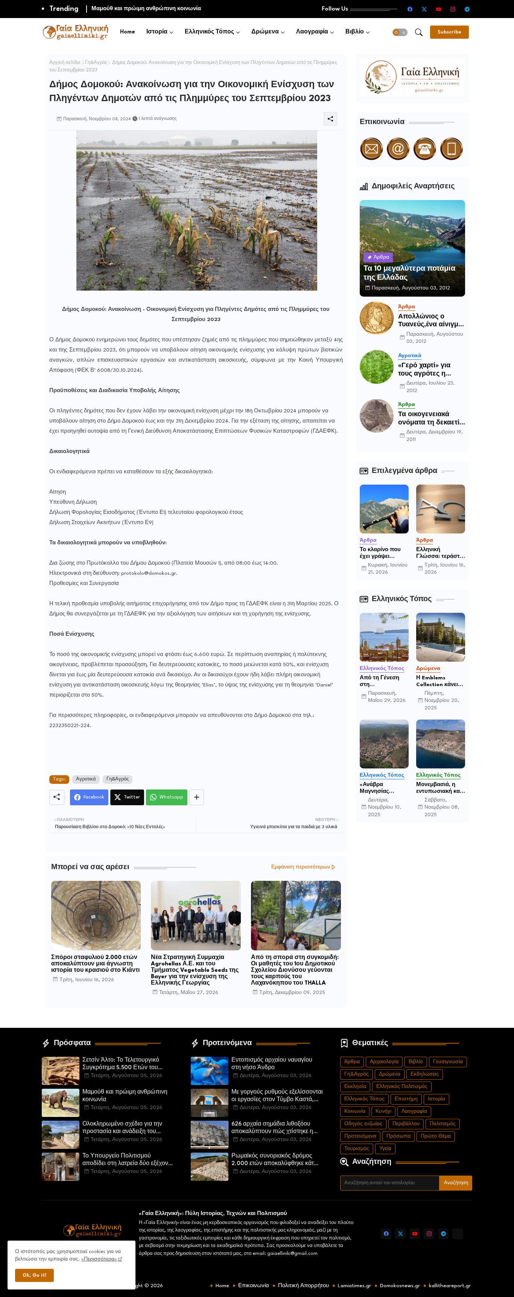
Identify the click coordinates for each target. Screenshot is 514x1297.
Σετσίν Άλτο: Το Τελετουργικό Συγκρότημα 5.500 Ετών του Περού (120, 1065)
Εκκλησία (355, 1086)
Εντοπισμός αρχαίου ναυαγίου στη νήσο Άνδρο (271, 1064)
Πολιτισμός (443, 1123)
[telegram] (467, 9)
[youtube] (438, 9)
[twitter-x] (424, 9)
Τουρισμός (356, 1148)
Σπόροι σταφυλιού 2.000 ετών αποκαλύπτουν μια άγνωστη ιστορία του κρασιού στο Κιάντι (95, 964)
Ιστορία (156, 32)
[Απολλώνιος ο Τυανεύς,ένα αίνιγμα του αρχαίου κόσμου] (377, 318)
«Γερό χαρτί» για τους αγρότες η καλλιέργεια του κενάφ (424, 370)
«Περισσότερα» (99, 1259)
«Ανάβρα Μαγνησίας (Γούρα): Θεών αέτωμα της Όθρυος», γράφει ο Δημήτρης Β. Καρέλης (382, 788)
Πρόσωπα (398, 1136)
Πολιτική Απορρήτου (303, 1285)
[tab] (127, 32)
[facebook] (410, 9)
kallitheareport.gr (450, 1285)
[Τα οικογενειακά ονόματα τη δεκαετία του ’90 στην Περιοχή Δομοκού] (377, 416)
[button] (400, 32)
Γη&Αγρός (96, 63)
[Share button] (196, 797)
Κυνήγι (383, 1111)
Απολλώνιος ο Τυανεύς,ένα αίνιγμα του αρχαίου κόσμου (430, 321)
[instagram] (453, 9)
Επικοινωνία (253, 1285)
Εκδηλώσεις (425, 1074)
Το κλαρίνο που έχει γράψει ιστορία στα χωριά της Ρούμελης (384, 553)
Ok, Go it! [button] (34, 1275)
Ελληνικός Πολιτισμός (401, 1086)
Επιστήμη (406, 1099)
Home (127, 32)
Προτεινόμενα (360, 1136)
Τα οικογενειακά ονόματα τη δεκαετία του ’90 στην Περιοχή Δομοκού (431, 419)
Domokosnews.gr (400, 1285)
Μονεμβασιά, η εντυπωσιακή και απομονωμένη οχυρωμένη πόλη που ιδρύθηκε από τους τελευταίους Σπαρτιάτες (440, 788)
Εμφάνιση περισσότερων (300, 867)
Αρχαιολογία (384, 1061)
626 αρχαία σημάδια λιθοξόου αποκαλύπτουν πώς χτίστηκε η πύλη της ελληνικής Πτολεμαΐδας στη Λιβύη (274, 1128)
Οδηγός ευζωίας (363, 1123)
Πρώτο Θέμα (436, 1136)
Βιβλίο (354, 32)
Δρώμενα (265, 32)
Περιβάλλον (406, 1123)
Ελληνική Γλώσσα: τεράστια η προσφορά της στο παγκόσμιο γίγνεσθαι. (440, 553)
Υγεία (385, 1148)
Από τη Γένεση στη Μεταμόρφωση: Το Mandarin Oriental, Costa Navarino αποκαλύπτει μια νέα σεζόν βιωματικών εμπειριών (382, 681)
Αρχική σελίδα (64, 63)
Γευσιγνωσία (448, 1061)
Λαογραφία (312, 32)
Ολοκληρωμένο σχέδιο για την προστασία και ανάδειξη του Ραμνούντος (186, 8)
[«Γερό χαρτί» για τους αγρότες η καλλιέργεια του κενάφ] (377, 367)
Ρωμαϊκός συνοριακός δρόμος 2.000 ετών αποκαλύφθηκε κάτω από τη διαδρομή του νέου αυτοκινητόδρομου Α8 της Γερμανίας (275, 1160)
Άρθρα (352, 1061)
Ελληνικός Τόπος (209, 32)
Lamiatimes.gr (354, 1285)
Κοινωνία (354, 1111)
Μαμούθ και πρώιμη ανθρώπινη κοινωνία (124, 1096)
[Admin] (457, 1234)
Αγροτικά (86, 779)
